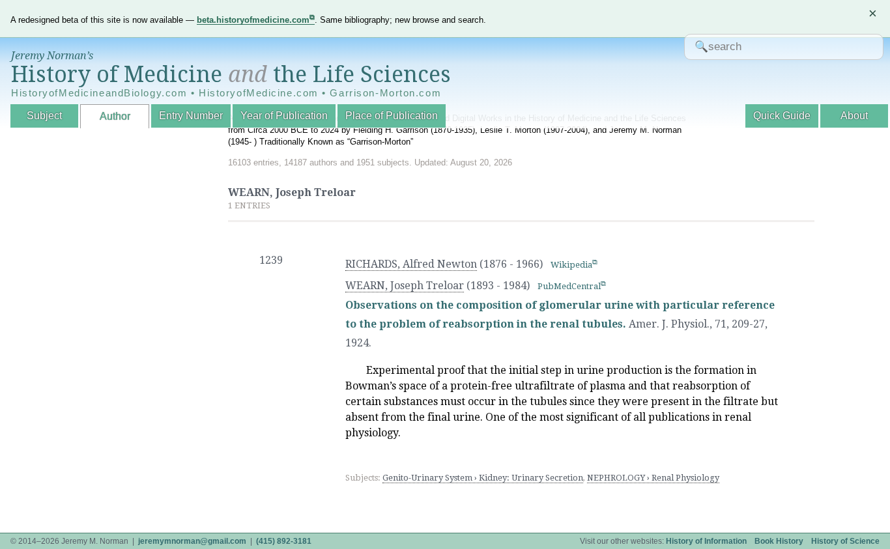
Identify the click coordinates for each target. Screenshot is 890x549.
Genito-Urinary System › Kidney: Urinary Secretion (482, 478)
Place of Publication (391, 115)
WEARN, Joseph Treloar (404, 285)
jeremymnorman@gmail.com (192, 541)
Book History (778, 541)
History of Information (706, 541)
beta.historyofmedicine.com (253, 20)
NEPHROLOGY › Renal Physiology (653, 478)
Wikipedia (571, 265)
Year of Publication (284, 115)
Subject (44, 115)
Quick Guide (782, 115)
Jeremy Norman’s (52, 55)
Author (115, 116)
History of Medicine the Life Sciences (231, 74)
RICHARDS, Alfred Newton (411, 264)
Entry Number (191, 115)
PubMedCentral (569, 286)
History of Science (845, 541)
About (854, 115)
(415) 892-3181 (283, 541)
